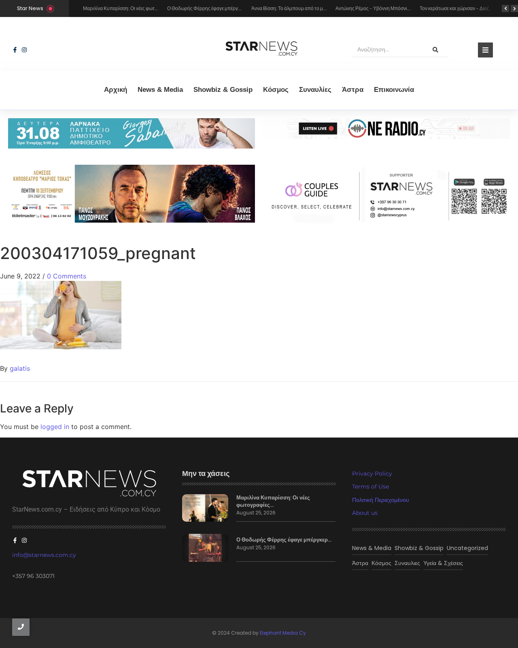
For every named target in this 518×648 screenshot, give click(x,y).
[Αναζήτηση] (435, 49)
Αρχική (115, 89)
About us (365, 512)
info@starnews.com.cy (44, 555)
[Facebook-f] (15, 50)
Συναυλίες (315, 89)
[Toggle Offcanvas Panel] (485, 49)
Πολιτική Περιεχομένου (380, 500)
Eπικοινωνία (394, 89)
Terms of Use (370, 486)
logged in (54, 427)
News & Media (160, 89)
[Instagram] (24, 50)
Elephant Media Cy (283, 632)
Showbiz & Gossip (223, 89)
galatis (20, 368)
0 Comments (66, 276)
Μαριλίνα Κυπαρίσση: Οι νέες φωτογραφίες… (273, 501)
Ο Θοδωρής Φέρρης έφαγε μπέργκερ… (283, 540)
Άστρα (352, 89)
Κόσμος (276, 89)
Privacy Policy (372, 473)
